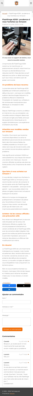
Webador (12, 393)
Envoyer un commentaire (12, 329)
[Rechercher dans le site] (2, 3)
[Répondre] (28, 341)
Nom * (4, 298)
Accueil (4, 13)
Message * (5, 315)
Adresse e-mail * (7, 307)
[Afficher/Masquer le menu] (31, 3)
